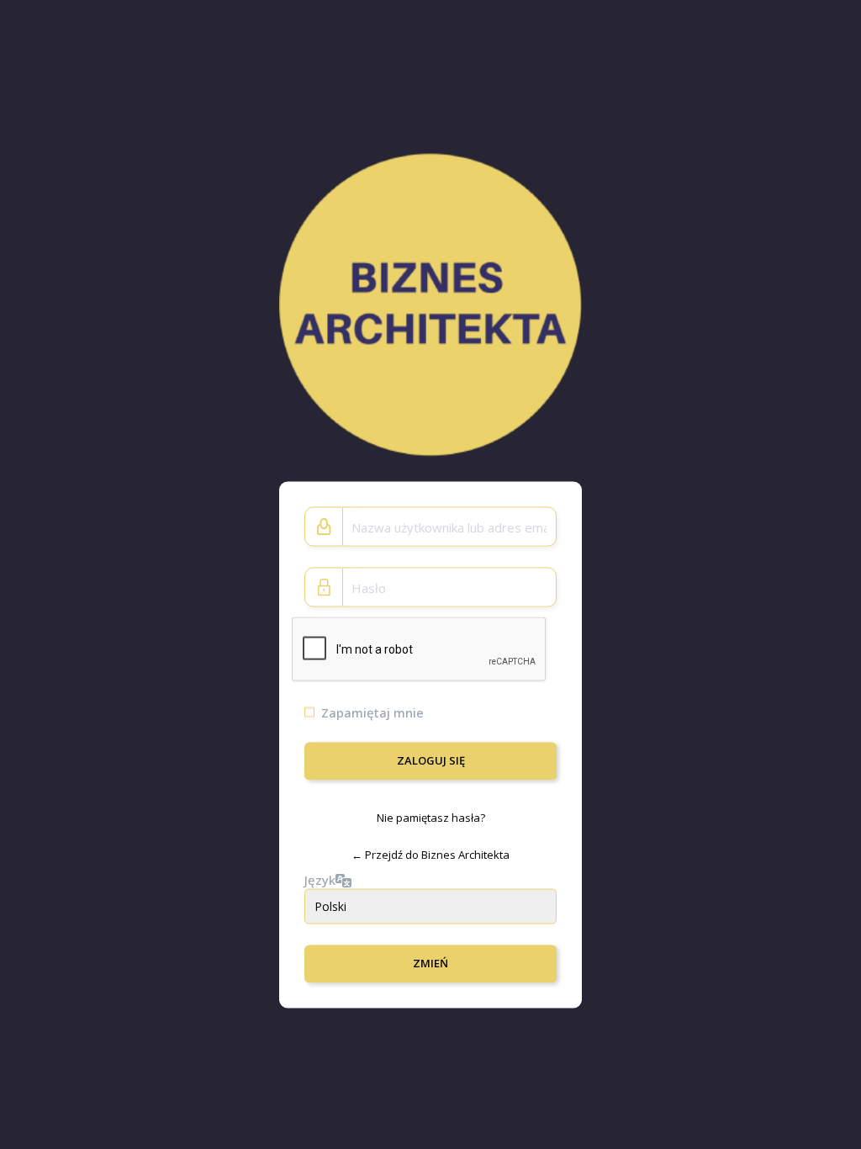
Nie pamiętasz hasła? (431, 817)
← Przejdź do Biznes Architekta (430, 854)
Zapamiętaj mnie (372, 712)
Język (319, 879)
